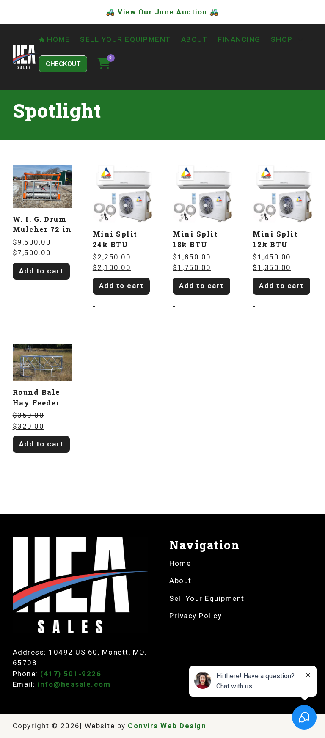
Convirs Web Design (167, 725)
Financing (239, 39)
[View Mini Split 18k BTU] (202, 193)
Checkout (63, 64)
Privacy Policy (195, 615)
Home (180, 563)
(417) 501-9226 (70, 673)
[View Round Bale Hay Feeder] (42, 362)
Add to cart (41, 271)
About (194, 39)
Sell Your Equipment (125, 39)
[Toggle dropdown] (300, 39)
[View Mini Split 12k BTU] (282, 193)
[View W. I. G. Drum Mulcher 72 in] (42, 185)
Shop (282, 39)
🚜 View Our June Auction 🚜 (162, 12)
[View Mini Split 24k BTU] (122, 193)
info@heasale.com (74, 684)
